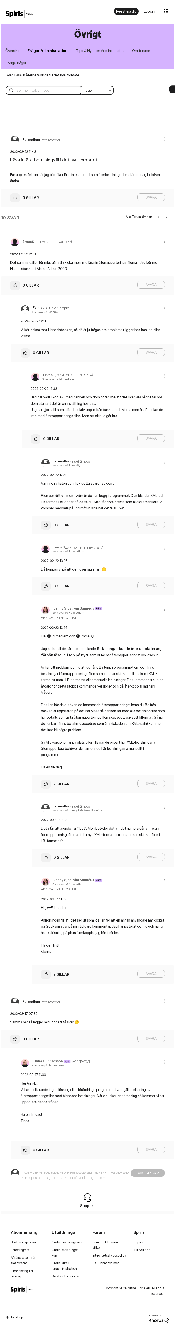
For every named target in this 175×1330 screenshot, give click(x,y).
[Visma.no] (19, 14)
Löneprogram (20, 1250)
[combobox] (56, 90)
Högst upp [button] (17, 1317)
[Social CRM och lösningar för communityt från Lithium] (159, 1319)
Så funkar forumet (106, 1263)
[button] (164, 138)
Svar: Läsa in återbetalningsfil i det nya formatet (43, 75)
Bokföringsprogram (24, 1242)
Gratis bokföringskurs (67, 1242)
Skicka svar (148, 1173)
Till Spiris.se (142, 1250)
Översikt (12, 50)
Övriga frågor (15, 63)
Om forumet (142, 50)
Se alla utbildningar (65, 1276)
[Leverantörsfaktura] (159, 216)
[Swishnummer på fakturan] (166, 216)
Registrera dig (126, 11)
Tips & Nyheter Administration (100, 50)
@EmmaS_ (84, 636)
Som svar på (46, 312)
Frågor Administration (47, 50)
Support (139, 1242)
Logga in (150, 11)
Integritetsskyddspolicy (109, 1255)
